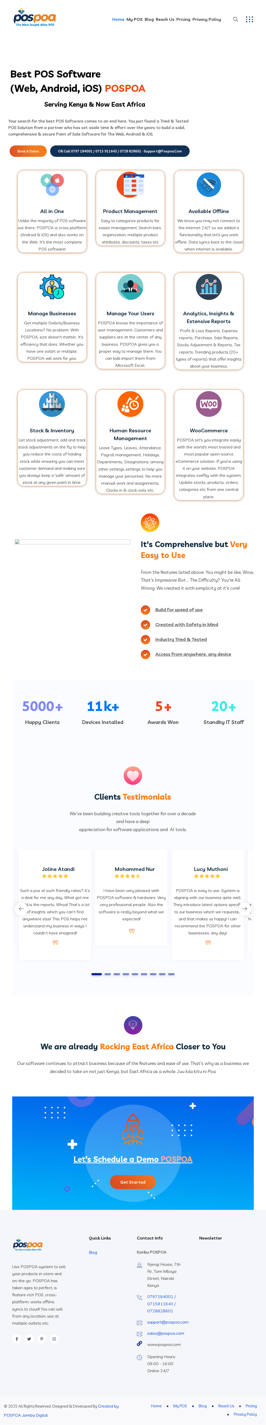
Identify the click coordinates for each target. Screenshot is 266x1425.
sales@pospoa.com (165, 1333)
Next (244, 909)
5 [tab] (135, 974)
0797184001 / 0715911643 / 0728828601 (161, 1303)
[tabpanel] (131, 897)
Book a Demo (28, 151)
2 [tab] (108, 974)
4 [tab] (126, 974)
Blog (149, 19)
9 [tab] (171, 974)
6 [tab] (144, 974)
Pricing (183, 19)
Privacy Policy (206, 19)
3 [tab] (117, 974)
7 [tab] (153, 974)
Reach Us (165, 19)
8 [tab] (162, 974)
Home (118, 19)
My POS (135, 19)
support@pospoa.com (168, 1322)
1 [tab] (96, 974)
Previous (21, 909)
